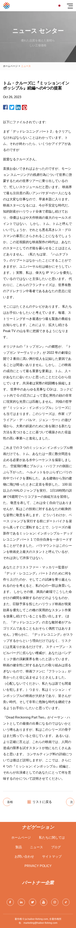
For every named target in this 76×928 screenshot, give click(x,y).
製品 (18, 847)
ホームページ (10, 66)
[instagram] (54, 902)
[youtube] (43, 902)
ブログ (56, 847)
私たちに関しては (52, 837)
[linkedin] (21, 902)
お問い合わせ (24, 856)
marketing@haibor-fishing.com (40, 922)
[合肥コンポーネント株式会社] (6, 5)
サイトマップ (52, 856)
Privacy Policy (38, 866)
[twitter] (32, 902)
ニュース (36, 847)
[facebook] (10, 902)
